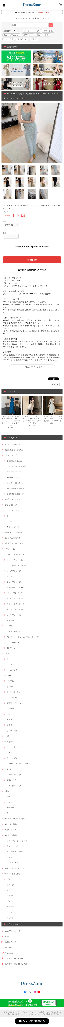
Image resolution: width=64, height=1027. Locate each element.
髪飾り (9, 725)
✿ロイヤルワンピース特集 (15, 819)
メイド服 (10, 620)
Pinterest (9, 953)
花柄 (38, 35)
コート (9, 752)
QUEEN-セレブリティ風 (16, 466)
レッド (9, 912)
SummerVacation (11, 35)
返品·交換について (12, 931)
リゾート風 (48, 31)
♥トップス (8, 626)
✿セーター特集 (10, 824)
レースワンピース (14, 571)
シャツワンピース (14, 615)
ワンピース (22, 39)
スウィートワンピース (16, 604)
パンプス (10, 681)
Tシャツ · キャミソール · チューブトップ (23, 637)
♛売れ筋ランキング (12, 444)
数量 (4, 233)
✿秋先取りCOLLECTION (13, 543)
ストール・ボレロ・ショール (18, 763)
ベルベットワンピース (16, 587)
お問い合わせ (10, 942)
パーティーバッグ (14, 774)
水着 (46, 35)
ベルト (9, 802)
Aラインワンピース (14, 593)
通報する (55, 385)
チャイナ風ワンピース (16, 598)
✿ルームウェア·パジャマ (14, 868)
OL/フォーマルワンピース (17, 565)
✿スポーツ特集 (10, 835)
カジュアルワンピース (16, 609)
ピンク (9, 879)
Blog (7, 936)
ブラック (10, 885)
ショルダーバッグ (14, 786)
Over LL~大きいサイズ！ (16, 554)
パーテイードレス (14, 510)
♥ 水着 (7, 736)
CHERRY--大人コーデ (15, 483)
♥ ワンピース (9, 549)
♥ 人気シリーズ (10, 455)
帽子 (8, 796)
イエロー (10, 907)
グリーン (10, 918)
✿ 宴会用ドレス (10, 505)
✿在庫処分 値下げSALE (13, 450)
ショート (10, 521)
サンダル (10, 686)
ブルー (9, 901)
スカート (10, 659)
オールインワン (13, 670)
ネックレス (11, 708)
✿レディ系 (11, 648)
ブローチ (10, 714)
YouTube (8, 947)
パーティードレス (31, 31)
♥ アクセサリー (10, 697)
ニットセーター (13, 642)
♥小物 (6, 791)
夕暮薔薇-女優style (14, 461)
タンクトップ (12, 846)
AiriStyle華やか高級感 (15, 488)
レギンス (10, 857)
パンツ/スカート (13, 863)
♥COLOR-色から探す (12, 874)
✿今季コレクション (12, 499)
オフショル (28, 35)
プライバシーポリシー (14, 958)
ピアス (33, 39)
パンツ (9, 664)
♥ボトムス (8, 653)
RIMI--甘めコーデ (14, 477)
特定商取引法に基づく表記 (16, 964)
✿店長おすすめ (10, 830)
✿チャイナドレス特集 (13, 532)
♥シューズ (8, 675)
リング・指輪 (12, 730)
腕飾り (9, 719)
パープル (10, 896)
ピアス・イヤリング (15, 703)
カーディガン (12, 758)
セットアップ (12, 576)
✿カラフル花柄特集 (12, 538)
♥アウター (8, 742)
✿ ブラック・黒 (13, 527)
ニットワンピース (14, 582)
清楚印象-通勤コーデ (15, 494)
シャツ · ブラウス (13, 631)
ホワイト (10, 890)
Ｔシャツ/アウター (14, 851)
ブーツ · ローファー (14, 692)
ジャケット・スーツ (15, 747)
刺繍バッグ (11, 780)
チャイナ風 (8, 39)
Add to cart (32, 259)
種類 (4, 221)
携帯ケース (11, 807)
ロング (9, 516)
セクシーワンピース (15, 560)
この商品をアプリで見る (32, 367)
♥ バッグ (7, 769)
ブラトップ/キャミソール (17, 841)
